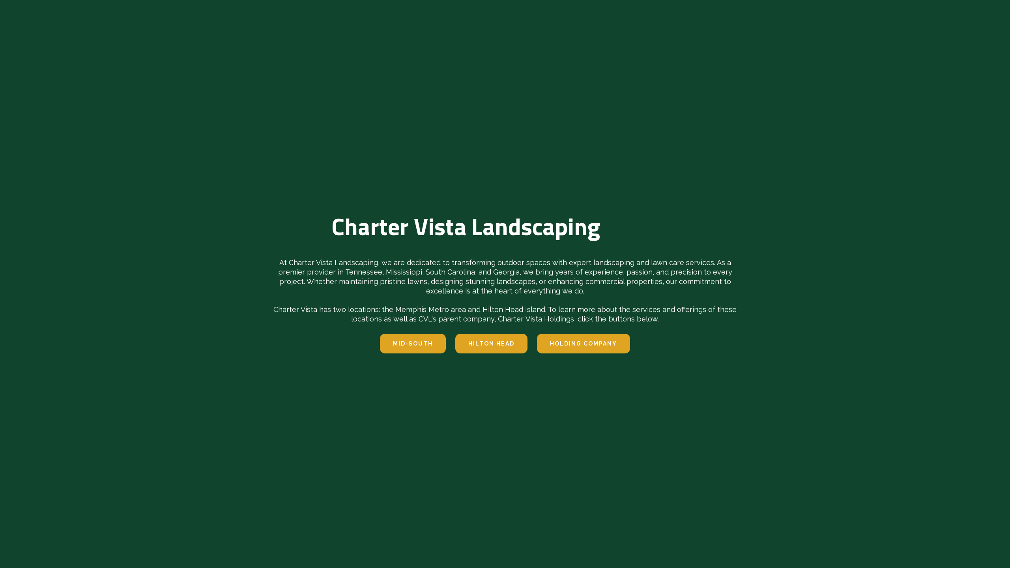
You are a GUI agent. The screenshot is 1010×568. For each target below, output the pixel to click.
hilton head (491, 343)
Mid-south (413, 343)
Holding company (583, 343)
